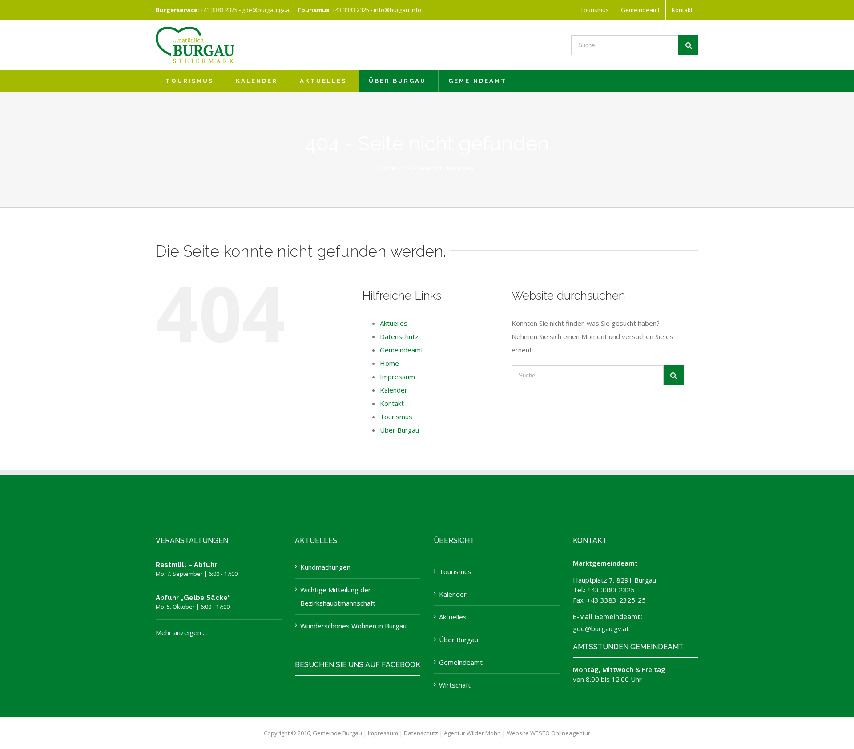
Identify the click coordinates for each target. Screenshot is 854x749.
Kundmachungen (325, 567)
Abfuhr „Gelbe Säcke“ (193, 598)
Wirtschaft (455, 684)
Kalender (393, 389)
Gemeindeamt (401, 349)
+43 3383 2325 (219, 10)
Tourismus (396, 416)
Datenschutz (399, 336)
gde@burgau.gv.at (266, 10)
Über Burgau (399, 429)
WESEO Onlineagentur (560, 733)
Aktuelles (393, 323)
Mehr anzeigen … (182, 632)
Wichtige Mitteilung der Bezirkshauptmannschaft (337, 596)
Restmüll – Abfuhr (186, 565)
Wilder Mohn (484, 733)
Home (389, 363)
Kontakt (392, 403)
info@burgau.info (397, 10)
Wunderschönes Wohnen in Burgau (353, 625)
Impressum (397, 376)
